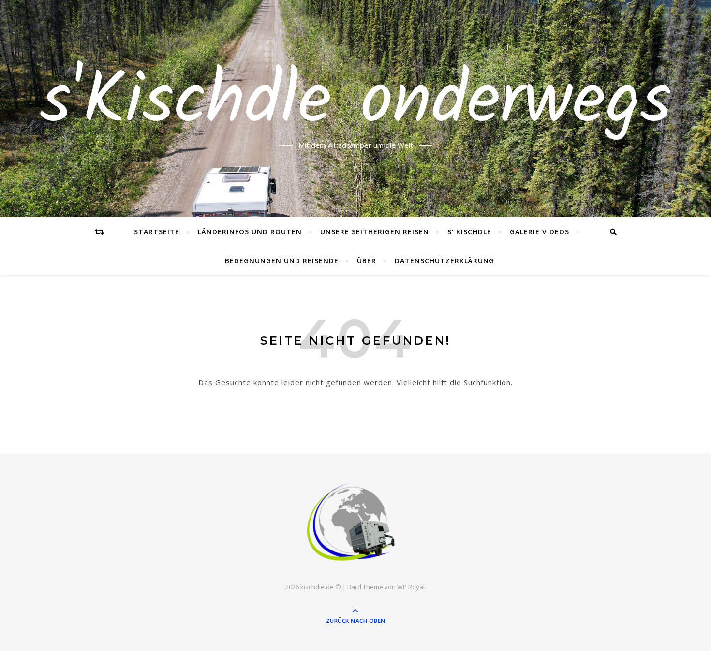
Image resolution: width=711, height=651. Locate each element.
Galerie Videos (539, 231)
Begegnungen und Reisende (282, 260)
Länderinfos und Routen (250, 231)
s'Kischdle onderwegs (355, 103)
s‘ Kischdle (469, 231)
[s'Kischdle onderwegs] (355, 523)
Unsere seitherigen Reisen (374, 231)
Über (366, 260)
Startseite (156, 231)
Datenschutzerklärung (444, 260)
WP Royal (411, 586)
